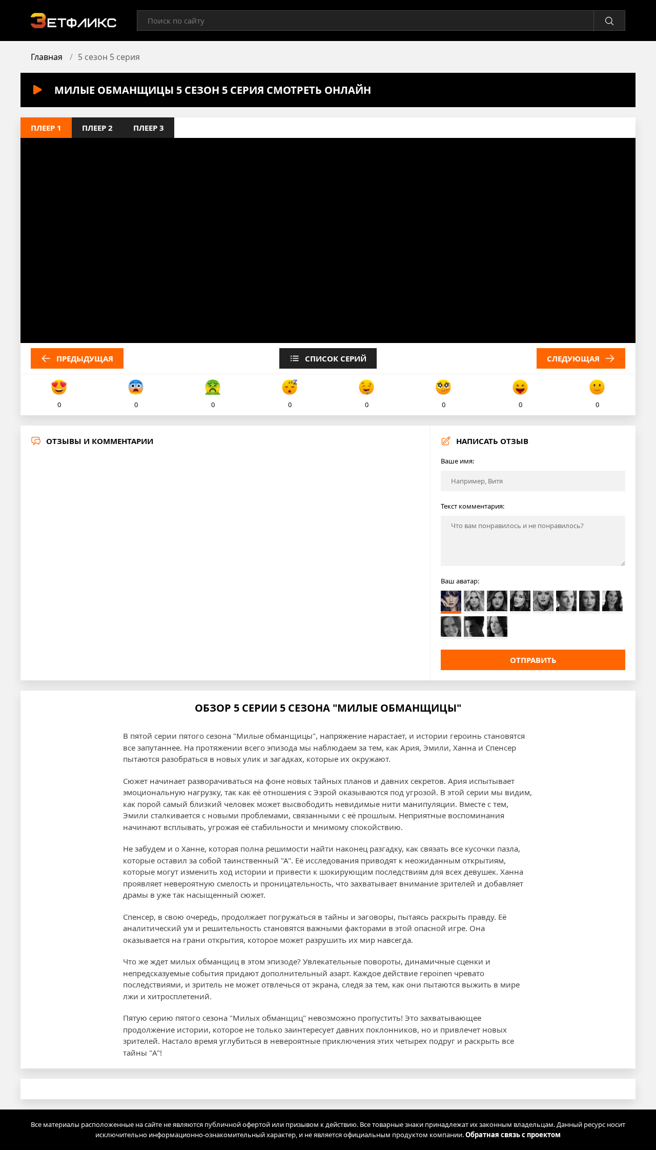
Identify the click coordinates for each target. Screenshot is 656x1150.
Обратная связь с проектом (513, 1134)
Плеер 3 (148, 128)
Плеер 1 (46, 128)
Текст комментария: (472, 506)
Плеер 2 (97, 128)
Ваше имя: (457, 461)
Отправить (533, 660)
